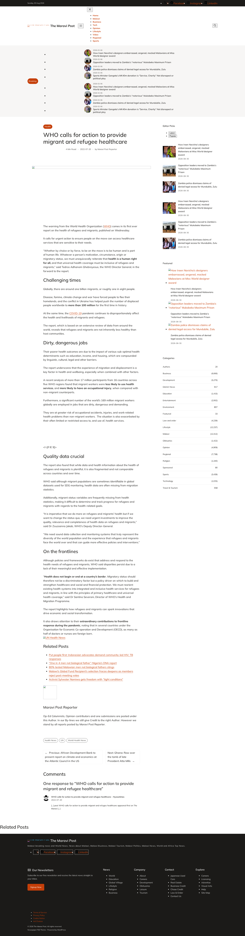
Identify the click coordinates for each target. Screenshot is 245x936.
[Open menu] (81, 26)
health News (50, 740)
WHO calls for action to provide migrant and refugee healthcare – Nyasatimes (87, 797)
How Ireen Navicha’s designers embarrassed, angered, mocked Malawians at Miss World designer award (133, 54)
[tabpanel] (190, 168)
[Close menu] (90, 9)
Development (169, 380)
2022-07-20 (56, 800)
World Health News (77, 740)
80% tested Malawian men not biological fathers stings (81, 667)
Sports (166, 474)
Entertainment (169, 400)
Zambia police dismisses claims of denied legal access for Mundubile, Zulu (129, 69)
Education (167, 393)
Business (167, 373)
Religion (166, 461)
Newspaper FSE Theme (37, 930)
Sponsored (168, 467)
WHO (107, 226)
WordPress (61, 930)
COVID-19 (75, 313)
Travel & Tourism (170, 488)
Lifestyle (166, 427)
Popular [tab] (173, 136)
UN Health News (55, 637)
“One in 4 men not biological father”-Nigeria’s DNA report (83, 663)
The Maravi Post (62, 26)
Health (48, 126)
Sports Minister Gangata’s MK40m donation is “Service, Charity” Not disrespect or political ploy (133, 77)
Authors (166, 366)
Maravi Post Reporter (107, 149)
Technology (168, 481)
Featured (167, 414)
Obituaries (167, 440)
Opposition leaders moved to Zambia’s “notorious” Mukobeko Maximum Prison (132, 62)
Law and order (169, 420)
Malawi (166, 434)
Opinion (166, 447)
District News (169, 387)
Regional (167, 454)
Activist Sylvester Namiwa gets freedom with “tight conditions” (86, 679)
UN (62, 740)
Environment (168, 407)
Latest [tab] (172, 133)
